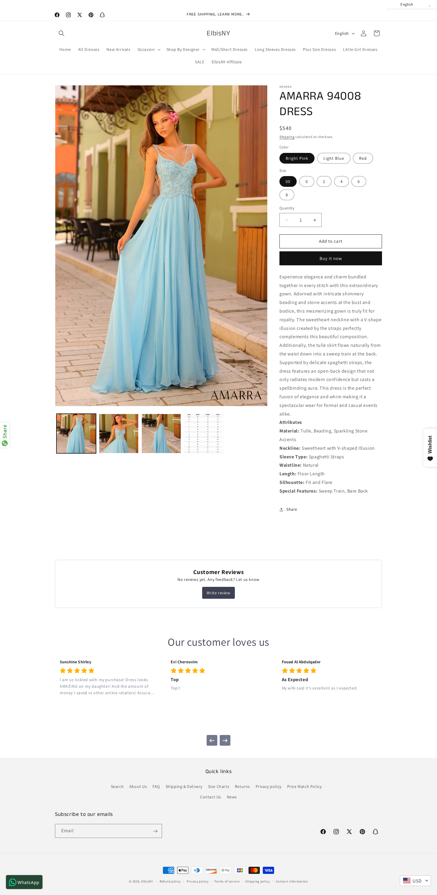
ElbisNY (147, 881)
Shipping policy (257, 881)
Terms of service (226, 881)
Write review (218, 592)
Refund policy (170, 881)
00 (288, 181)
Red (363, 158)
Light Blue (333, 158)
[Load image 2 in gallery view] (119, 433)
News (232, 797)
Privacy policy (269, 786)
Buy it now (331, 258)
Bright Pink (297, 158)
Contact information (292, 881)
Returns (242, 786)
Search (117, 786)
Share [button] (291, 509)
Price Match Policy (304, 786)
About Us (138, 786)
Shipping (287, 136)
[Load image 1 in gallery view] (76, 433)
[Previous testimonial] (212, 740)
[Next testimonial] (225, 740)
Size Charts (218, 786)
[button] (61, 33)
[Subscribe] (155, 831)
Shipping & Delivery (184, 786)
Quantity (286, 208)
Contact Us (210, 797)
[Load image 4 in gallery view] (204, 433)
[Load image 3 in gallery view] (161, 433)
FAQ (156, 786)
